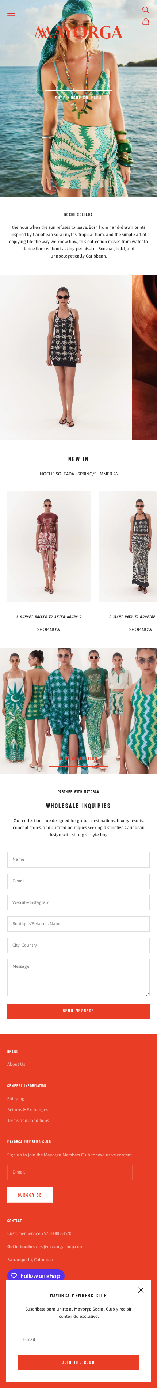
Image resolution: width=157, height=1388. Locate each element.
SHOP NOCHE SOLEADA (78, 98)
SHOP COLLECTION (78, 758)
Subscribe (30, 1195)
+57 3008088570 (56, 1233)
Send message (79, 1011)
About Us (16, 1064)
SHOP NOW (48, 629)
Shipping (15, 1098)
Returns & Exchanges (27, 1109)
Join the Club (78, 1362)
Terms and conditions (28, 1120)
